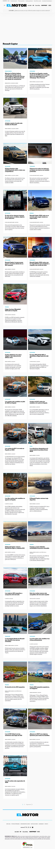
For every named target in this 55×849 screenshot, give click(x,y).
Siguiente (28, 804)
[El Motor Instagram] (28, 827)
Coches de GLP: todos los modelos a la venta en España (38, 402)
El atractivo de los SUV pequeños (15, 687)
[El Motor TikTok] (30, 827)
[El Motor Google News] (32, 827)
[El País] (29, 5)
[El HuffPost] (44, 5)
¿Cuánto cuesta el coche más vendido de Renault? (13, 123)
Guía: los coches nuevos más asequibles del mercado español (39, 593)
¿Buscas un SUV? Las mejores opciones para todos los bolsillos (39, 734)
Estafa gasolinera (29, 1)
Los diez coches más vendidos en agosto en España (15, 499)
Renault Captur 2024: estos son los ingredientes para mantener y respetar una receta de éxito (39, 264)
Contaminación (14, 1)
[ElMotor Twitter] (26, 827)
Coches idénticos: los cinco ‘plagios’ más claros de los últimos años (13, 356)
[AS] (33, 5)
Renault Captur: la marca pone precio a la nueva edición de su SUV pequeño (14, 264)
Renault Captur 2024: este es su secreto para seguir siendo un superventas (39, 217)
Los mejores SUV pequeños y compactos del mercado (13, 593)
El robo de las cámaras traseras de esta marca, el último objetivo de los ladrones (14, 217)
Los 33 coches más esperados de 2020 (15, 781)
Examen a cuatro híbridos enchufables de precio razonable (39, 547)
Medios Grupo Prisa (27, 847)
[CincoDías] (37, 5)
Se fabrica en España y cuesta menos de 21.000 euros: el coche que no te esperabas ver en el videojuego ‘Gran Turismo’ (39, 75)
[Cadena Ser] (49, 5)
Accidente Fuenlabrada (47, 1)
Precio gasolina (21, 1)
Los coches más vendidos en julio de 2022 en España (15, 402)
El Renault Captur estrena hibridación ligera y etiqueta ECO (15, 547)
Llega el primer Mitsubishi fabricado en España (13, 310)
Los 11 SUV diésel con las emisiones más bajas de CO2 (13, 734)
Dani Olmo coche (37, 1)
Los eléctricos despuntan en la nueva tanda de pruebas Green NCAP (39, 450)
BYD (9, 1)
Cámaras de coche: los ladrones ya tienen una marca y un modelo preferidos (39, 170)
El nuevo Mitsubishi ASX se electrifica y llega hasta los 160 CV (39, 356)
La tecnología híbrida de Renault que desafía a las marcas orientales (14, 640)
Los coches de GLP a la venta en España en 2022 (14, 449)
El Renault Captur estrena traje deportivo (39, 499)
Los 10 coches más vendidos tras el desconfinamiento (40, 639)
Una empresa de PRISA (27, 844)
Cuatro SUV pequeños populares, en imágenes (39, 687)
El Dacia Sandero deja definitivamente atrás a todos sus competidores (15, 170)
